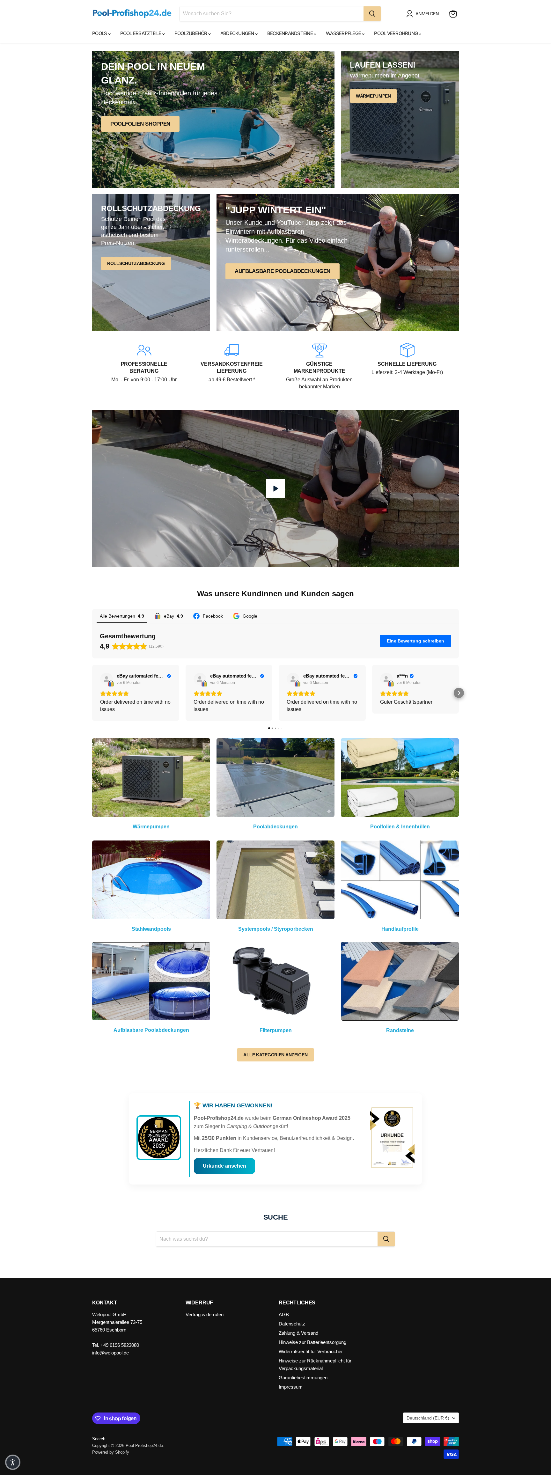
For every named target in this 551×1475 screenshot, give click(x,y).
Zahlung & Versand (298, 1333)
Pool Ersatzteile (141, 33)
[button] (423, 14)
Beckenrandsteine (290, 33)
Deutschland (428, 1417)
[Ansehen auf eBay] (106, 679)
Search (98, 1438)
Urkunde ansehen (224, 1166)
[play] (275, 488)
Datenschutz (292, 1323)
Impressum (291, 1387)
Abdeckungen (237, 33)
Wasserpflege (344, 33)
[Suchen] (372, 13)
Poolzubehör (191, 33)
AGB (284, 1314)
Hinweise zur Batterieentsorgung (312, 1342)
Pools (100, 33)
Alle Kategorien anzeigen (275, 1054)
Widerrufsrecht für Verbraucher (311, 1351)
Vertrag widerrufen (205, 1314)
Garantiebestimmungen (303, 1377)
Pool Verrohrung (396, 33)
